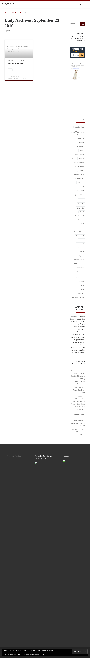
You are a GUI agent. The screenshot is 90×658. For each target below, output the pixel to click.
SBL (82, 264)
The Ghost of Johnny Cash (79, 414)
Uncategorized (77, 297)
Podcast (80, 244)
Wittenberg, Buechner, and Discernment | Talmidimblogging (78, 373)
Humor (81, 220)
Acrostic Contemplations (77, 132)
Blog (73, 158)
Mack (81, 232)
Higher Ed (79, 216)
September (18, 13)
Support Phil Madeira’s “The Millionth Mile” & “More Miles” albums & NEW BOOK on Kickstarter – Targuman (78, 404)
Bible (82, 150)
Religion (80, 256)
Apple (81, 142)
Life (74, 232)
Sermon (80, 272)
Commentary (78, 174)
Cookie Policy (41, 654)
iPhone (81, 228)
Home (7, 13)
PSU (82, 252)
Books (81, 158)
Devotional (79, 190)
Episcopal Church (77, 195)
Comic (81, 170)
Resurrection (78, 260)
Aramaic (80, 146)
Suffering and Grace (77, 276)
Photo (81, 240)
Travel (81, 289)
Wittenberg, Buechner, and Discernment (80, 381)
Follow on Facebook (14, 456)
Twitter (81, 293)
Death (81, 186)
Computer (79, 178)
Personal (80, 236)
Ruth (75, 264)
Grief (82, 212)
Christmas (79, 166)
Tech (82, 285)
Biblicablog (79, 154)
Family (81, 204)
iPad (82, 224)
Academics (79, 127)
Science (80, 268)
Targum (80, 281)
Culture (81, 182)
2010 (12, 13)
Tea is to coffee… (17, 63)
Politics (81, 248)
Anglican (80, 138)
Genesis (80, 208)
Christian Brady (14, 76)
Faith (81, 200)
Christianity (79, 162)
